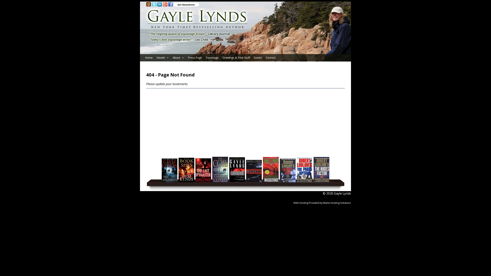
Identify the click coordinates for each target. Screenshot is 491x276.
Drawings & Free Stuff (236, 57)
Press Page (195, 57)
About (176, 57)
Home (149, 57)
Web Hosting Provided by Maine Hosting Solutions (322, 203)
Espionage (212, 57)
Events (258, 57)
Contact (271, 57)
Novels (161, 57)
